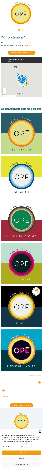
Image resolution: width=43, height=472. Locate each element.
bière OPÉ (28, 45)
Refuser (21, 458)
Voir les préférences (21, 464)
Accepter (21, 453)
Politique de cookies (20, 469)
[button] (40, 431)
